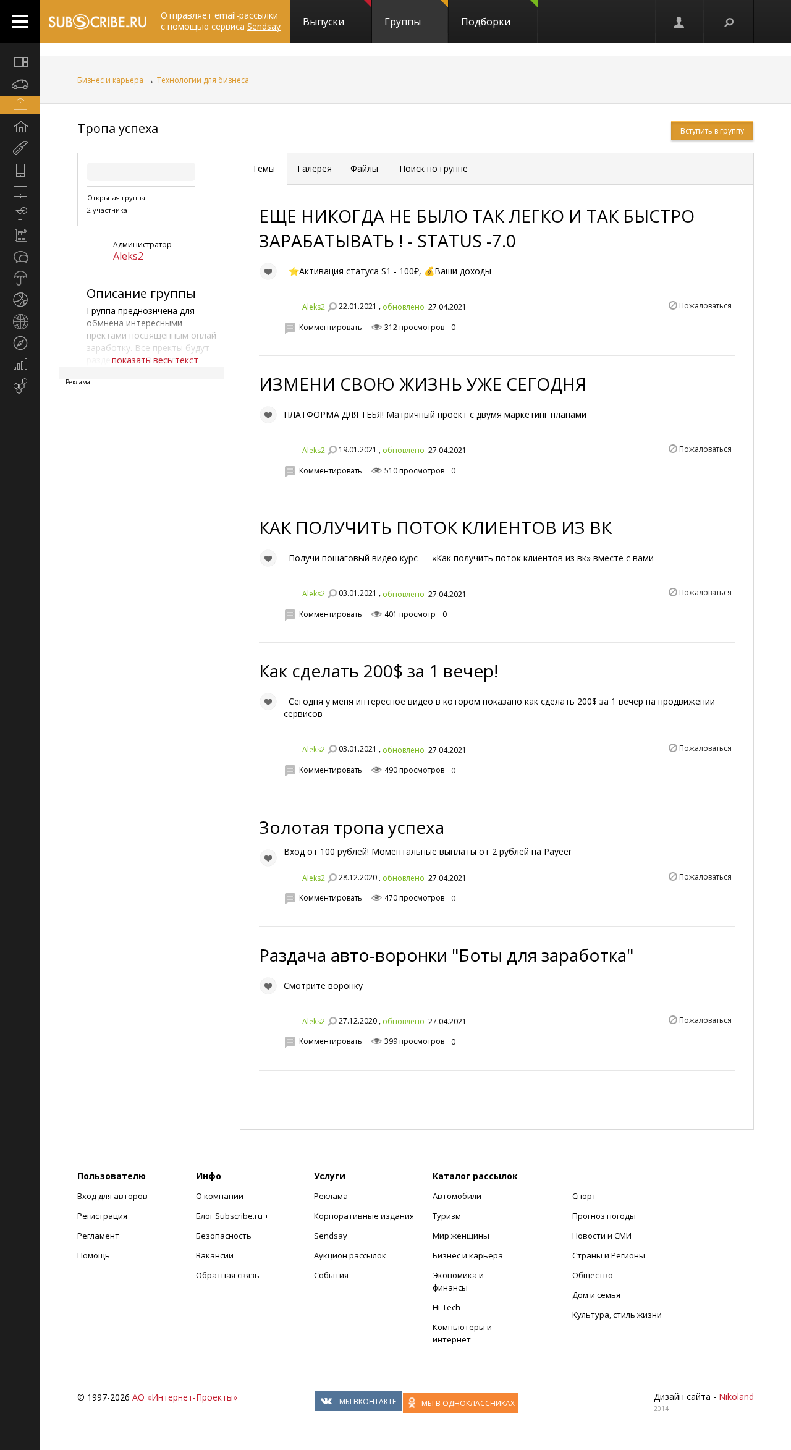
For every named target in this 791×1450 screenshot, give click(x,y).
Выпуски (323, 21)
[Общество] (20, 256)
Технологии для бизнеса (203, 80)
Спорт (584, 1196)
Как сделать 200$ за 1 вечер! (378, 670)
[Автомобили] (20, 83)
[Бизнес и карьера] (20, 105)
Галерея (314, 168)
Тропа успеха (117, 128)
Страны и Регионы (608, 1255)
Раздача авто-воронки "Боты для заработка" (446, 955)
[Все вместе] (20, 62)
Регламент (98, 1235)
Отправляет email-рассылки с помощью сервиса (221, 20)
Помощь (93, 1255)
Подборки (485, 21)
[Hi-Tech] (20, 170)
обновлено (404, 307)
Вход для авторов (112, 1196)
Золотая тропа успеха (351, 827)
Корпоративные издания (364, 1215)
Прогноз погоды (604, 1215)
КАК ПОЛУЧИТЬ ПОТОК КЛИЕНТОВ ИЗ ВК (435, 527)
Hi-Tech (446, 1307)
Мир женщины (461, 1235)
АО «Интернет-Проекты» (184, 1397)
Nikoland (736, 1396)
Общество (592, 1275)
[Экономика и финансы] (20, 364)
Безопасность (224, 1235)
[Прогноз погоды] (20, 278)
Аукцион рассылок (350, 1255)
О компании (219, 1196)
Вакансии (215, 1255)
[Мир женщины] (20, 148)
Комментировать (330, 327)
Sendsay (330, 1235)
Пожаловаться (705, 305)
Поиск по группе (432, 168)
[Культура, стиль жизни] (20, 213)
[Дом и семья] (20, 126)
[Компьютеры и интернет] (20, 191)
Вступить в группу (712, 130)
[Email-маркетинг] (20, 386)
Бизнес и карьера (110, 80)
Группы (402, 21)
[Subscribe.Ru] (97, 21)
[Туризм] (20, 343)
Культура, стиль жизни (617, 1314)
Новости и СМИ (602, 1235)
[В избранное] (268, 271)
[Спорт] (20, 299)
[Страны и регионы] (20, 321)
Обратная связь (228, 1275)
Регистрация (102, 1215)
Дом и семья (596, 1294)
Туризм (447, 1215)
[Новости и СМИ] (20, 235)
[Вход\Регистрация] (679, 21)
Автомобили (457, 1196)
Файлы (364, 168)
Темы (263, 168)
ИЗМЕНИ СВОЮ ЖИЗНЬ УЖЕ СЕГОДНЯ (422, 384)
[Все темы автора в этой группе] (332, 307)
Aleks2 (128, 256)
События (331, 1275)
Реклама (331, 1196)
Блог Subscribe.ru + (233, 1215)
